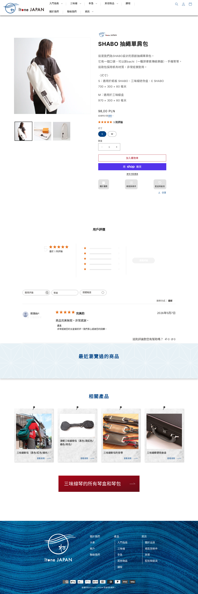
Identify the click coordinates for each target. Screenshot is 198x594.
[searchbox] (33, 292)
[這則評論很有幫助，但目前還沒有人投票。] (166, 339)
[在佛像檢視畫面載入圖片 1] (23, 131)
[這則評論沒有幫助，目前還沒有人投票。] (172, 339)
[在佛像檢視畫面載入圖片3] (61, 131)
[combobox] (65, 292)
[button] (55, 3)
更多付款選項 (132, 174)
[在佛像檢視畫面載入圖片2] (42, 131)
